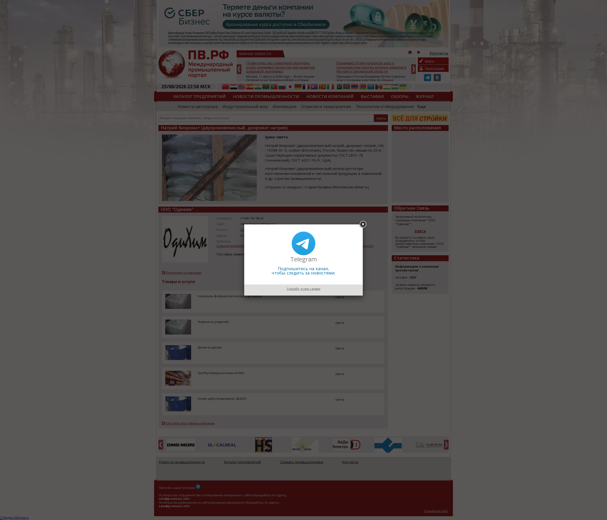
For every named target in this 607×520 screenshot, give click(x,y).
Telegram (303, 259)
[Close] (363, 224)
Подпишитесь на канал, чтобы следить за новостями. (304, 271)
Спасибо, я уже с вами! (303, 289)
